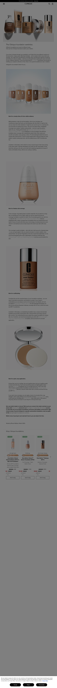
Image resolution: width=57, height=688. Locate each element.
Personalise (41, 684)
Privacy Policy (45, 680)
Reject (28, 684)
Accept (15, 684)
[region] (28, 682)
